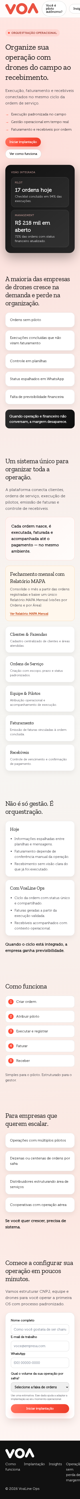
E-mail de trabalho (24, 1337)
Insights (55, 1464)
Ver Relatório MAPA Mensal (29, 614)
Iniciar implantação (23, 142)
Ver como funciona (23, 154)
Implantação (34, 1464)
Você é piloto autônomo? (54, 9)
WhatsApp (18, 1354)
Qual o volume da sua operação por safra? (39, 1386)
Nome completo (22, 1320)
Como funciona (12, 1466)
